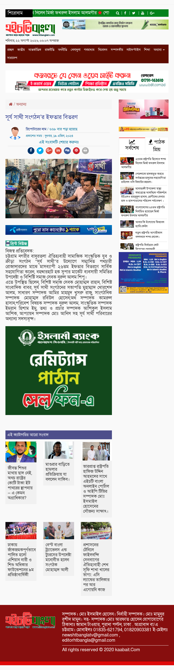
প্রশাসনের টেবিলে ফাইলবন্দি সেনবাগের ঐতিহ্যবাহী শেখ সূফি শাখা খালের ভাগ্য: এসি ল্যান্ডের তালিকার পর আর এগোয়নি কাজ (96, 567)
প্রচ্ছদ (10, 50)
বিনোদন (102, 50)
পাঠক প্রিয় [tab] (159, 146)
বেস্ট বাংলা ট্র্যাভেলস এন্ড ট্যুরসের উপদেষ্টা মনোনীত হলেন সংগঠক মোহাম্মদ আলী (58, 557)
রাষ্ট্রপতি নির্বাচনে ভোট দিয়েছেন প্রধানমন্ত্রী (146, 247)
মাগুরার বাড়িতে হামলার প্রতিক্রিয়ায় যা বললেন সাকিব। (58, 472)
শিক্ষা (147, 50)
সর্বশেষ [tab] (132, 148)
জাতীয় (21, 50)
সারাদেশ (12, 58)
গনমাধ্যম (89, 50)
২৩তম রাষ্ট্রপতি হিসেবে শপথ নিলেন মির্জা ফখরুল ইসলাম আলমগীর (143, 163)
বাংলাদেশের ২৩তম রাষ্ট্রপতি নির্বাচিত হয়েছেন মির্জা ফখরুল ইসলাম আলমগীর (143, 211)
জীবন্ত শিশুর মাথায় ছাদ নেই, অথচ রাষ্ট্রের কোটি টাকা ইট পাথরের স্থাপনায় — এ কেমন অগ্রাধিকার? (20, 483)
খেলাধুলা (75, 50)
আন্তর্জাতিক (34, 50)
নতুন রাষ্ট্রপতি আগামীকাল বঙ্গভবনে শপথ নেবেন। (148, 235)
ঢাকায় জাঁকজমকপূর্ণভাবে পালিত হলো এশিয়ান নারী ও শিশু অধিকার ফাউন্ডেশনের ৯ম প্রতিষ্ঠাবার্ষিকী (22, 560)
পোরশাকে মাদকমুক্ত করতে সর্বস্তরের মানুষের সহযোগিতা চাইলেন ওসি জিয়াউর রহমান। (143, 178)
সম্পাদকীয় (117, 50)
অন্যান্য (158, 50)
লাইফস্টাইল (133, 50)
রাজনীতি (49, 50)
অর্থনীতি (62, 50)
